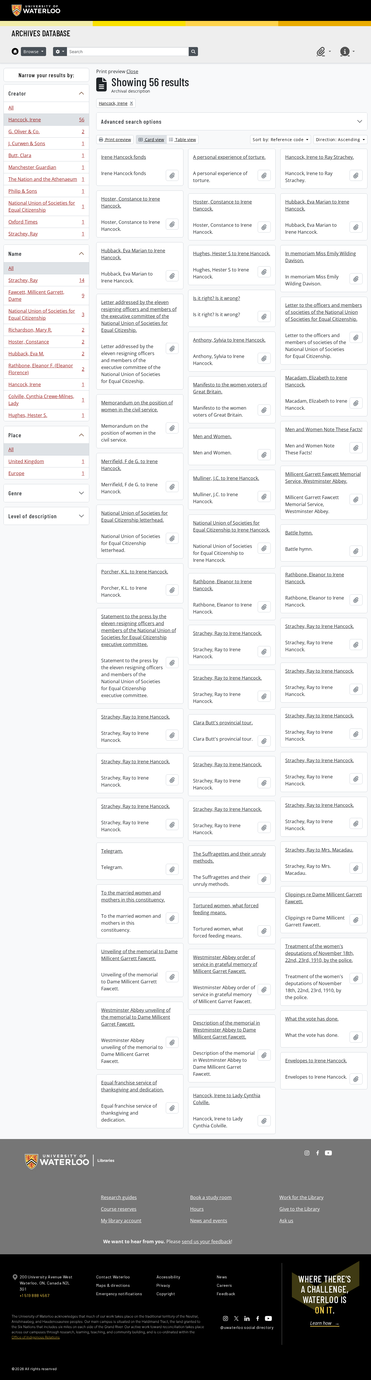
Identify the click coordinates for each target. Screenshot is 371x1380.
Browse (31, 51)
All (11, 108)
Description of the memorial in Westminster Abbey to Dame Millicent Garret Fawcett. (226, 1030)
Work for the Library (301, 1197)
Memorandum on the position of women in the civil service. (137, 406)
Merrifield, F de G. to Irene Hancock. (129, 465)
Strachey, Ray (46, 235)
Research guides (119, 1197)
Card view (154, 139)
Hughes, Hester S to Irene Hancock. (231, 253)
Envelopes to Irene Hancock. (316, 1060)
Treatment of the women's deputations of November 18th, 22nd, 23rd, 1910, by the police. (319, 953)
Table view (185, 139)
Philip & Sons (46, 192)
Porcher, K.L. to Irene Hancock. (134, 571)
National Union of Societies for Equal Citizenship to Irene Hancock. (231, 526)
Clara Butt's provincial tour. (223, 722)
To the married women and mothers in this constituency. (133, 896)
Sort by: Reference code (279, 139)
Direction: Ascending (339, 139)
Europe (46, 474)
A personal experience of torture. (229, 157)
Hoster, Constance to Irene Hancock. (130, 202)
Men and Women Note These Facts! (323, 429)
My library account (121, 1220)
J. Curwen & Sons (46, 145)
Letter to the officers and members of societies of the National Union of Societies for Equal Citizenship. (323, 312)
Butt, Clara (46, 156)
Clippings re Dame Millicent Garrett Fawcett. (323, 898)
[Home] (15, 51)
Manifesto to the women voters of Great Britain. (230, 388)
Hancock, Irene (46, 121)
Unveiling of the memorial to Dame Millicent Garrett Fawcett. (139, 955)
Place (14, 434)
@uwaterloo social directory (247, 1327)
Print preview (117, 139)
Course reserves (119, 1209)
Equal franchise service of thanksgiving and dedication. (132, 1086)
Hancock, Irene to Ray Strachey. (319, 157)
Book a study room (211, 1197)
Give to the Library (299, 1209)
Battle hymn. (299, 533)
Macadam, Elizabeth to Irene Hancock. (316, 381)
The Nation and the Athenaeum (46, 180)
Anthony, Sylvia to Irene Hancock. (229, 340)
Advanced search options (131, 121)
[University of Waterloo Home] (36, 10)
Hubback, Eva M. (46, 355)
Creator (17, 93)
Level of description (32, 515)
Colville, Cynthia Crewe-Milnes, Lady (46, 399)
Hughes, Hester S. (46, 416)
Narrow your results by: (46, 74)
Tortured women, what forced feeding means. (226, 909)
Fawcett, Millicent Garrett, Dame (46, 295)
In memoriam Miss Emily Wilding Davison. (320, 257)
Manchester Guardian (46, 168)
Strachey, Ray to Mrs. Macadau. (319, 850)
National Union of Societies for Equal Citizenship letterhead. (134, 516)
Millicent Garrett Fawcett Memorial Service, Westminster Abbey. (323, 477)
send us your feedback (206, 1241)
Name (15, 253)
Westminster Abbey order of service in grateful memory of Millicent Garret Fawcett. (225, 964)
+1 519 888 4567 (34, 1295)
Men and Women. (212, 436)
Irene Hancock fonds (123, 157)
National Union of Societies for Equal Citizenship (46, 206)
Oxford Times (46, 223)
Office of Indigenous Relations (36, 1337)
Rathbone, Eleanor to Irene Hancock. (314, 578)
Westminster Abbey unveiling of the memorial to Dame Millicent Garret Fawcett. (135, 1017)
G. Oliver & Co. (46, 133)
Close (132, 71)
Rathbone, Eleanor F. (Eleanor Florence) (46, 369)
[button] (322, 51)
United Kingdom (46, 462)
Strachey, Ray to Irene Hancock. (319, 626)
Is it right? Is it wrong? (216, 298)
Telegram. (112, 851)
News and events (208, 1220)
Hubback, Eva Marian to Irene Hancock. (317, 205)
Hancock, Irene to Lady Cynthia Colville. (226, 1099)
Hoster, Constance (46, 343)
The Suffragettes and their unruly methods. (229, 857)
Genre (15, 493)
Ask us (286, 1220)
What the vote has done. (312, 1019)
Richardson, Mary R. (46, 331)
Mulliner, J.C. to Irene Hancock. (226, 478)
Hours (197, 1209)
